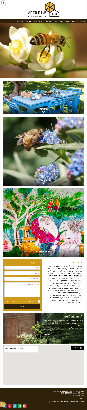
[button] (4, 3)
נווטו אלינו (76, 348)
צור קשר (19, 21)
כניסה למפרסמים (78, 396)
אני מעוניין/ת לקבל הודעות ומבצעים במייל (22, 301)
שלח (22, 306)
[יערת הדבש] (43, 10)
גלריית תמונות (38, 21)
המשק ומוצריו (64, 21)
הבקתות (74, 21)
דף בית (82, 21)
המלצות (28, 21)
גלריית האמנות (51, 21)
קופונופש (69, 402)
